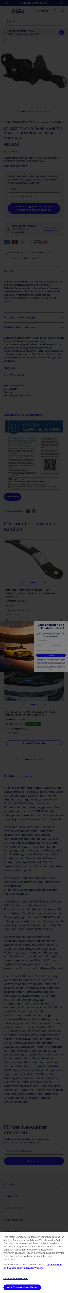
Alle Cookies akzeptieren (22, 1287)
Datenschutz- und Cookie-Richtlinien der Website (32, 1266)
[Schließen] (62, 1237)
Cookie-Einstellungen (15, 1278)
